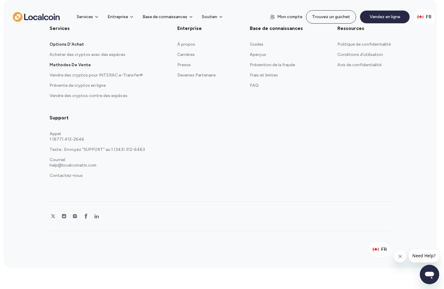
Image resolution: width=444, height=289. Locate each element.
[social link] (53, 216)
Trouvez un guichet (331, 16)
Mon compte (289, 16)
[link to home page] (36, 17)
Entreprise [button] (118, 16)
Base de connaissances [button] (165, 16)
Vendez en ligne (385, 16)
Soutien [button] (209, 16)
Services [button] (85, 16)
